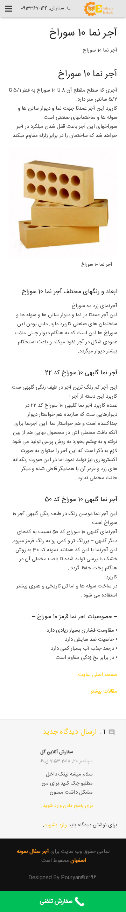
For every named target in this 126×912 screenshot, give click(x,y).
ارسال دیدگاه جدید (70, 732)
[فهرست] (8, 8)
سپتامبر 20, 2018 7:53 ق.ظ (66, 761)
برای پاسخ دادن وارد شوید (68, 806)
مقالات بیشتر (104, 691)
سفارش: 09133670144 (42, 8)
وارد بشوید (55, 825)
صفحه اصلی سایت (97, 674)
